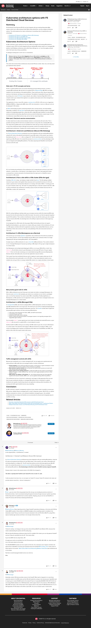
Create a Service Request (54, 603)
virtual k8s (31, 242)
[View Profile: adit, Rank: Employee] (6, 447)
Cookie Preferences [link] (65, 622)
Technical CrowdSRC (18, 604)
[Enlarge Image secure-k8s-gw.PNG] (27, 157)
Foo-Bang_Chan (44, 546)
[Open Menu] (89, 10)
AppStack (23, 235)
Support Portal (54, 606)
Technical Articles (14, 9)
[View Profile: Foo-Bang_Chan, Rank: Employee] (6, 571)
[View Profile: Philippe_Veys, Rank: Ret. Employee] (65, 46)
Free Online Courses (36, 607)
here (38, 180)
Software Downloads (54, 604)
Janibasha (69, 33)
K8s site (13, 180)
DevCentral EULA (18, 607)
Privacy (34, 622)
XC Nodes (20, 96)
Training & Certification (36, 608)
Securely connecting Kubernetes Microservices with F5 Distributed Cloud (26, 402)
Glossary (36, 603)
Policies (29, 622)
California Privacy (40, 622)
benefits (40, 308)
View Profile (51, 423)
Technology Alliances (72, 602)
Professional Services (54, 602)
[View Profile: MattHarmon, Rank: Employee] (65, 20)
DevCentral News (18, 600)
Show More (76, 56)
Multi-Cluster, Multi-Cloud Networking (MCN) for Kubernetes (33, 548)
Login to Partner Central (73, 604)
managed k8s (10, 304)
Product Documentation (36, 600)
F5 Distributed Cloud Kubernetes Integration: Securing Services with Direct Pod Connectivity (77, 45)
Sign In (87, 5)
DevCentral (3, 9)
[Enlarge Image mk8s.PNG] (27, 344)
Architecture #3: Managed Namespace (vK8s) (19, 37)
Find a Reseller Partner (73, 600)
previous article (37, 139)
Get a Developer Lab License (18, 608)
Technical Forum (18, 602)
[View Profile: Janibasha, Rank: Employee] (65, 32)
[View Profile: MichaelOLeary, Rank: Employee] (9, 426)
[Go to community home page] (7, 6)
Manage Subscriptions (54, 600)
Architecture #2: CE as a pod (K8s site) (18, 36)
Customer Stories (36, 604)
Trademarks (24, 622)
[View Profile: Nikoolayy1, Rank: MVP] (6, 506)
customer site (31, 102)
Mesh (9, 108)
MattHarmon (70, 21)
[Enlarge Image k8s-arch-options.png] (27, 75)
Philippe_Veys (70, 47)
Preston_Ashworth (17, 433)
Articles (8, 9)
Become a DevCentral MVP (18, 610)
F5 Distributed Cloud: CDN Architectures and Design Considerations (77, 19)
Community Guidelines (18, 606)
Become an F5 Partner (72, 603)
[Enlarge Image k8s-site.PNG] (27, 201)
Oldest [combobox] (57, 442)
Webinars (36, 606)
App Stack (21, 110)
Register (82, 5)
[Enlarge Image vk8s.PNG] (27, 274)
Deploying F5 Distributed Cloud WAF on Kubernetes (77, 31)
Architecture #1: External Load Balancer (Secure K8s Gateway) (24, 35)
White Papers (36, 602)
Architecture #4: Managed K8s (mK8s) (18, 39)
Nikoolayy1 (11, 505)
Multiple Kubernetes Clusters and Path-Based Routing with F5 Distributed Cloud (28, 404)
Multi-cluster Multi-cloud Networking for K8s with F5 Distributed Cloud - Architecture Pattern (31, 403)
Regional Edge (39, 90)
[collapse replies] (2, 446)
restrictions (16, 294)
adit (10, 446)
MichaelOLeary (17, 423)
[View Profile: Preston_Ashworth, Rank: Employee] (9, 433)
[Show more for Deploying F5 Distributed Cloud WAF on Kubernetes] (86, 39)
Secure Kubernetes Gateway (15, 133)
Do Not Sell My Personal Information (52, 622)
